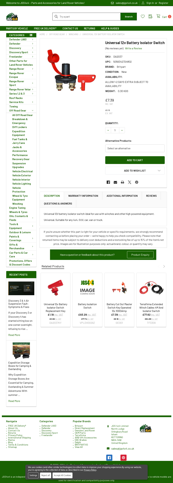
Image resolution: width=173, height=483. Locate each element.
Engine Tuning (17, 207)
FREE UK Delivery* (45, 28)
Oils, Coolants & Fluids (18, 217)
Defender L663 (18, 39)
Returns (89, 28)
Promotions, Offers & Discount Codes (20, 262)
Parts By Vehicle (17, 28)
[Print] (122, 182)
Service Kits (16, 102)
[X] (130, 182)
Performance (20, 155)
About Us (13, 428)
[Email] (115, 182)
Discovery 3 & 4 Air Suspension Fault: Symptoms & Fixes (18, 304)
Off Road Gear (17, 110)
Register (163, 2)
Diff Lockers (19, 127)
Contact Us (70, 28)
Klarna (11, 439)
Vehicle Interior (21, 179)
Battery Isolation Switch (87, 305)
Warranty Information (83, 195)
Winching (17, 203)
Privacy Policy (15, 435)
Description (52, 195)
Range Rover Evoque (16, 75)
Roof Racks (16, 97)
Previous (159, 266)
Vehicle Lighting (21, 183)
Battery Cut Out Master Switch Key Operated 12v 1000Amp (119, 307)
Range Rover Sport (16, 83)
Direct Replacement (85, 428)
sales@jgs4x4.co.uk (122, 448)
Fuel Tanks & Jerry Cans (19, 141)
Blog (10, 442)
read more (14, 334)
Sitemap (12, 447)
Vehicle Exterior (21, 175)
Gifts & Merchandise (16, 246)
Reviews (151, 195)
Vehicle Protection (18, 189)
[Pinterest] (137, 182)
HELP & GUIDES (110, 28)
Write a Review (133, 48)
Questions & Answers (58, 203)
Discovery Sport (18, 52)
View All (79, 447)
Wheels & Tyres (18, 211)
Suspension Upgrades (19, 165)
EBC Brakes (81, 439)
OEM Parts (80, 432)
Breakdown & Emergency (20, 121)
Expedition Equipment (18, 133)
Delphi (78, 442)
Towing (13, 106)
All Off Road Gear (22, 115)
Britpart (79, 425)
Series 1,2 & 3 (17, 93)
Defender (14, 43)
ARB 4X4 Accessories (86, 437)
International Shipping (19, 437)
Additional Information (122, 195)
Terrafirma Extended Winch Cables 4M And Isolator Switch (151, 307)
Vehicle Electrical (22, 171)
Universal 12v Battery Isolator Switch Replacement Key (55, 307)
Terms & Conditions (18, 444)
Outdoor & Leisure (20, 232)
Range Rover (16, 68)
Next (163, 266)
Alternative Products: (118, 140)
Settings (33, 475)
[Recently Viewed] (152, 16)
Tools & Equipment (15, 226)
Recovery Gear (21, 159)
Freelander (15, 56)
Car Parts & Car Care (18, 254)
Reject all (45, 475)
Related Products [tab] (53, 266)
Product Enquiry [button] (140, 254)
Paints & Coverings (15, 238)
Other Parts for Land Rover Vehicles (21, 62)
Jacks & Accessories (19, 149)
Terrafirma (80, 435)
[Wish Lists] (145, 16)
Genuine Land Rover (85, 430)
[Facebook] (108, 182)
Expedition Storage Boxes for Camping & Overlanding (19, 366)
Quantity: (112, 123)
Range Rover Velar (20, 89)
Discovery (15, 47)
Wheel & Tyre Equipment (20, 197)
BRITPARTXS (81, 444)
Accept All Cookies (62, 475)
